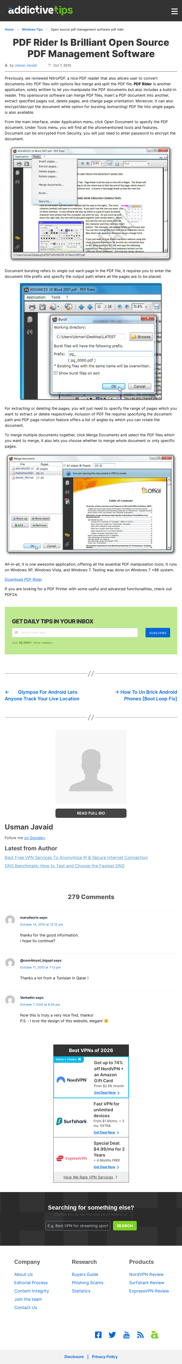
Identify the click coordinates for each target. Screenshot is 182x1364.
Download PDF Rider (23, 579)
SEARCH (125, 1225)
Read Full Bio (91, 813)
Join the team (28, 1299)
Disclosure (74, 1357)
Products (141, 1262)
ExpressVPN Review (149, 1290)
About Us (23, 1274)
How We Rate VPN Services (88, 1177)
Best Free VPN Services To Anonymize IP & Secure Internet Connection (76, 857)
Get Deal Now (105, 1092)
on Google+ (35, 837)
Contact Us (25, 1307)
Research (84, 1262)
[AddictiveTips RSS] (140, 1335)
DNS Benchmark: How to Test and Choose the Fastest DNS (64, 865)
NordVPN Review (146, 1274)
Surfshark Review (146, 1282)
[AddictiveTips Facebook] (98, 1335)
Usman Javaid (26, 65)
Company (27, 1262)
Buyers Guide (85, 1274)
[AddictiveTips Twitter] (112, 1335)
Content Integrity (31, 1290)
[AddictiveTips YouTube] (126, 1335)
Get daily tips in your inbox (52, 621)
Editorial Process (31, 1282)
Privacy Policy (105, 1357)
